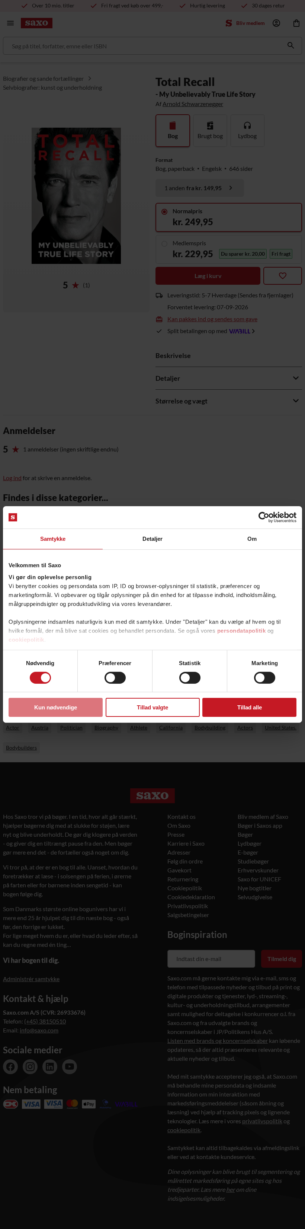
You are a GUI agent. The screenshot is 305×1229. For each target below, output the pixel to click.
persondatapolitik (241, 630)
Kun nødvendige (55, 707)
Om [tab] (252, 539)
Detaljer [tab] (152, 539)
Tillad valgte (152, 707)
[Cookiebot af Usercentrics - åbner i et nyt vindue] (263, 517)
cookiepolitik (26, 639)
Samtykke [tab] (53, 539)
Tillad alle (249, 707)
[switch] (115, 678)
